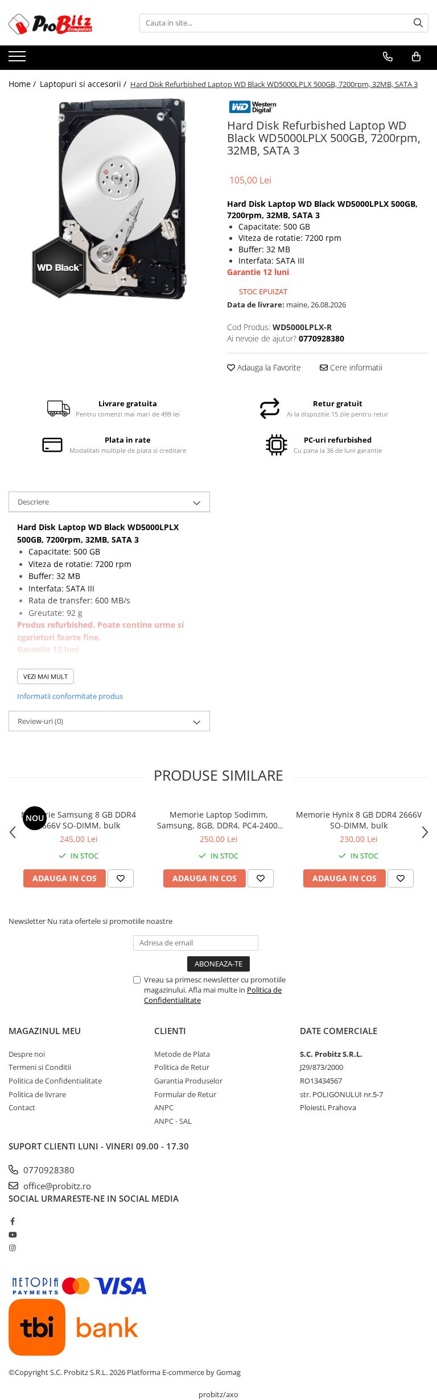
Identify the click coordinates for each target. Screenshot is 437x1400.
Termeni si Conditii (40, 1067)
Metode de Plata (182, 1054)
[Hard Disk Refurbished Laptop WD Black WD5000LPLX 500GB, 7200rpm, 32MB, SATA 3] (109, 198)
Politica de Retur (181, 1067)
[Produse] (18, 59)
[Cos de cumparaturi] (416, 56)
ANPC (164, 1107)
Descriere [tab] (33, 502)
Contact (22, 1107)
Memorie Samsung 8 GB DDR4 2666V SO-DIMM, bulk (78, 820)
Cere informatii (355, 367)
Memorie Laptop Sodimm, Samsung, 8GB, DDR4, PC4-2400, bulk (218, 820)
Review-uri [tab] (40, 721)
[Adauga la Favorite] (121, 878)
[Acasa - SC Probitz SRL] (65, 23)
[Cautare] (418, 23)
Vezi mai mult (45, 676)
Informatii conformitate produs (70, 696)
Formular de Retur (185, 1094)
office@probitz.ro (56, 1185)
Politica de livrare (37, 1094)
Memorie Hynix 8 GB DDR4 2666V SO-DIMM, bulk (359, 820)
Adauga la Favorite (268, 367)
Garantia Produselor (188, 1081)
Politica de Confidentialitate (55, 1081)
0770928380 (48, 1170)
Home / (23, 83)
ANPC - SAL (173, 1121)
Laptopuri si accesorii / (84, 83)
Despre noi (27, 1054)
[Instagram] (12, 1248)
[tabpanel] (109, 198)
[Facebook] (12, 1221)
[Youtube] (12, 1235)
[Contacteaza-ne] (388, 56)
